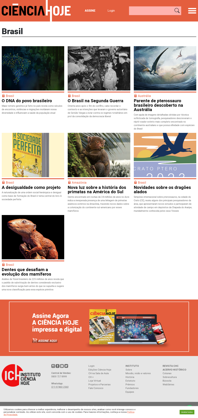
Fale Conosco (95, 388)
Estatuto (130, 380)
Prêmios (130, 384)
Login (111, 10)
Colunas (167, 373)
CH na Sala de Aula (98, 373)
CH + (91, 377)
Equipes (130, 391)
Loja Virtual (94, 380)
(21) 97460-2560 (60, 387)
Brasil (10, 96)
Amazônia (79, 182)
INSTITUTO (132, 365)
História (130, 377)
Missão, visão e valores (138, 373)
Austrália (144, 96)
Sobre (129, 369)
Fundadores (132, 388)
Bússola (167, 380)
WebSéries (168, 384)
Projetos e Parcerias (99, 384)
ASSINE (90, 10)
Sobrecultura (170, 377)
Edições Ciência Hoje (99, 369)
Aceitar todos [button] (187, 412)
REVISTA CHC (171, 365)
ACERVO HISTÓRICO (174, 369)
